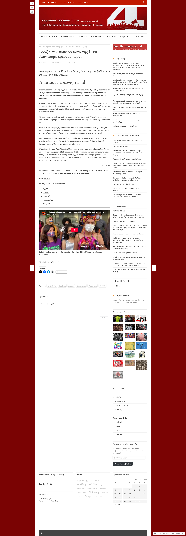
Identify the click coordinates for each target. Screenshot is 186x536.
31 (144, 501)
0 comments (72, 62)
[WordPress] (51, 484)
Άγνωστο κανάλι (123, 295)
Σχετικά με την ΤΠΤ (122, 405)
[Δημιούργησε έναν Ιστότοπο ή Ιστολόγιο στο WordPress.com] (41, 533)
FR (91, 480)
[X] (119, 286)
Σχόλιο (104, 318)
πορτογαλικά (48, 200)
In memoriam (119, 414)
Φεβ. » (120, 504)
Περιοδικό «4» (120, 401)
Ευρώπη (102, 485)
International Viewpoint (128, 135)
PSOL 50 (47, 178)
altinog (42, 62)
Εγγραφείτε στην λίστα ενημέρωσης (127, 444)
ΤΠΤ (101, 496)
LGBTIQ (102, 286)
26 (120, 501)
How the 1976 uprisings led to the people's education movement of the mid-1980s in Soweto (128, 153)
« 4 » (43, 36)
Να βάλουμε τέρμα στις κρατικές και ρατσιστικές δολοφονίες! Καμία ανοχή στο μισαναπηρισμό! (128, 240)
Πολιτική (94, 492)
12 (120, 494)
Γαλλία (97, 480)
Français (118, 430)
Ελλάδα (53, 36)
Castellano (118, 434)
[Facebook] (116, 286)
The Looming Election (120, 146)
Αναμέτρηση (121, 206)
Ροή (43, 2)
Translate (54, 501)
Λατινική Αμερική (80, 47)
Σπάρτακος (91, 496)
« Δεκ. (115, 504)
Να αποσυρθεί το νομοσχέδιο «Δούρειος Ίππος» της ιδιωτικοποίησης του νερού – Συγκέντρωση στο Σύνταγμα (130, 228)
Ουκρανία (124, 36)
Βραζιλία (63, 47)
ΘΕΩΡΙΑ (111, 36)
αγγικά (45, 189)
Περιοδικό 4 (51, 2)
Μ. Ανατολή (138, 36)
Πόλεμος (105, 492)
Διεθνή (70, 47)
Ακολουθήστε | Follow (123, 464)
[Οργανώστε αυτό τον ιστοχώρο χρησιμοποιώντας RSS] (114, 58)
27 (125, 501)
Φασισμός (92, 286)
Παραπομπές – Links (67, 2)
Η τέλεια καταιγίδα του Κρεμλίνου (125, 126)
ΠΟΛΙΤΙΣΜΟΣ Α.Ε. (119, 211)
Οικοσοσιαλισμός (92, 488)
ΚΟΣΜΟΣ (81, 36)
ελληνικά (46, 204)
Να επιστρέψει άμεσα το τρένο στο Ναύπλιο (128, 234)
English (117, 426)
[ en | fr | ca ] (82, 2)
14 (130, 494)
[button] (118, 318)
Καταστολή (81, 286)
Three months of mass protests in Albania (127, 159)
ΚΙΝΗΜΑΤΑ (66, 36)
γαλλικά (46, 192)
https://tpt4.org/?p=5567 (49, 262)
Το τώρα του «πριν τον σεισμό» (124, 221)
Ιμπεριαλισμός (80, 488)
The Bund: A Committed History (124, 184)
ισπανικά (46, 196)
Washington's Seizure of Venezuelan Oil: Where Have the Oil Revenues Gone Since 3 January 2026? (129, 165)
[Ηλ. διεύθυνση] (40, 484)
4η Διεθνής (43, 47)
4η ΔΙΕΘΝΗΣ (96, 36)
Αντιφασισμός (54, 47)
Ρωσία (79, 496)
